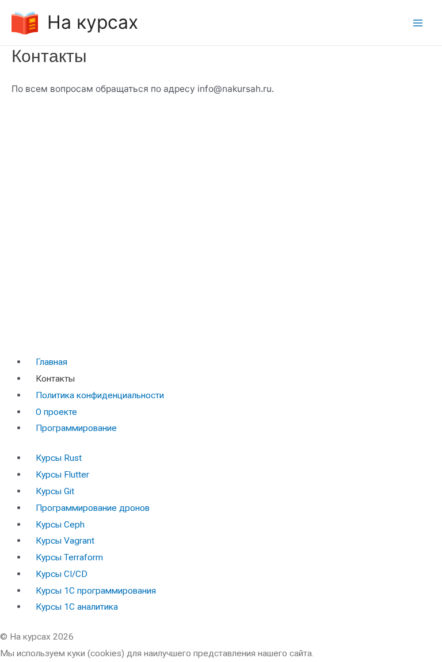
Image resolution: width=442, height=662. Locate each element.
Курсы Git (55, 491)
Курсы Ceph (60, 524)
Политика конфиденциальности (100, 395)
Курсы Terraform (69, 557)
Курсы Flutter (62, 474)
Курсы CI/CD (61, 574)
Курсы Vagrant (65, 541)
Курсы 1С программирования (96, 591)
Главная (51, 362)
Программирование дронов (93, 508)
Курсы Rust (59, 458)
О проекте (56, 412)
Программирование (76, 428)
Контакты (55, 379)
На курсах (92, 22)
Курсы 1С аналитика (77, 607)
